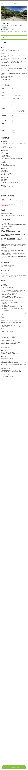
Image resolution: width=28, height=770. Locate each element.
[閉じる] (2, 3)
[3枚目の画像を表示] (15, 19)
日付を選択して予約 (14, 767)
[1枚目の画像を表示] (11, 19)
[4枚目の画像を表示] (17, 19)
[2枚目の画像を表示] (13, 19)
